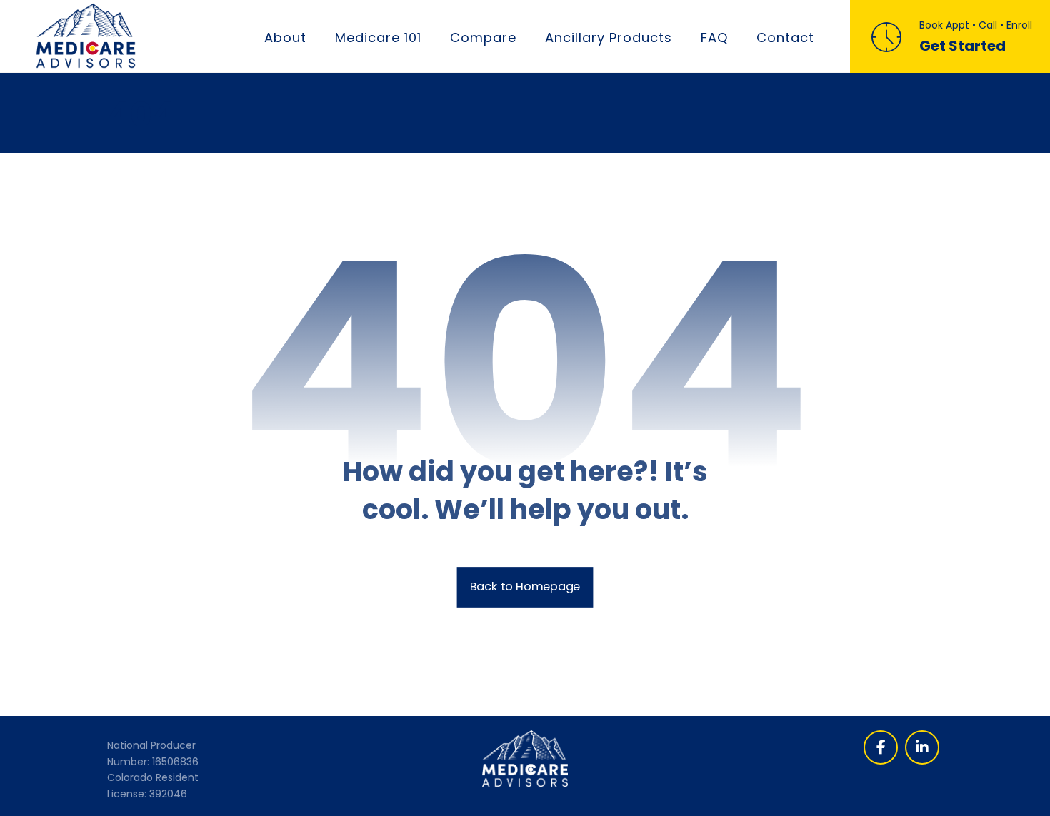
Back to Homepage (525, 586)
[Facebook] (881, 747)
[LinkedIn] (922, 747)
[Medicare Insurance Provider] (86, 36)
